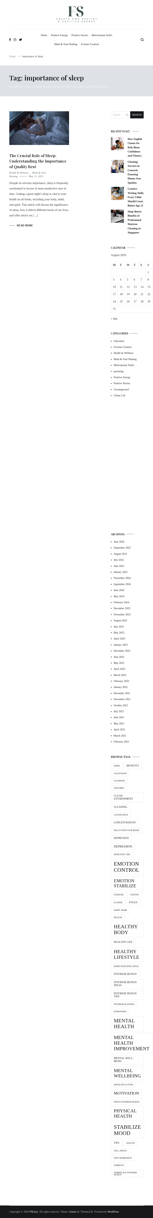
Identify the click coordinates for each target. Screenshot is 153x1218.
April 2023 (119, 638)
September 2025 (122, 547)
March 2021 (120, 735)
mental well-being (124, 1060)
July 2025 (119, 559)
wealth (130, 1143)
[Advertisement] (127, 465)
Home (44, 35)
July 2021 (119, 711)
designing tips (122, 854)
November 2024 (122, 578)
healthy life (123, 942)
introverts (120, 1012)
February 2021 (121, 741)
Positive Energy (59, 35)
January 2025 (121, 572)
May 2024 (119, 596)
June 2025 (119, 566)
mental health (124, 1023)
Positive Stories (79, 35)
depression (123, 846)
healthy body (126, 929)
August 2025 (120, 554)
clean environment (123, 797)
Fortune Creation (90, 44)
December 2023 (122, 608)
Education (119, 341)
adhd (117, 766)
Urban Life (119, 395)
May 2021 (119, 723)
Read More (25, 225)
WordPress (113, 1211)
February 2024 (121, 602)
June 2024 (119, 590)
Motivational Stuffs (102, 35)
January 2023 (121, 644)
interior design (125, 974)
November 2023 (122, 614)
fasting (134, 895)
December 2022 (122, 650)
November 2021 (122, 699)
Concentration (125, 822)
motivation (126, 1093)
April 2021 (119, 729)
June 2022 (119, 657)
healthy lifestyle (126, 954)
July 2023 (119, 626)
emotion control (126, 867)
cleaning (120, 807)
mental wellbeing (127, 1073)
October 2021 (121, 705)
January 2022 (121, 687)
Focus (133, 902)
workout (119, 1165)
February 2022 (121, 681)
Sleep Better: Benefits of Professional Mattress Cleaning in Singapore (135, 222)
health (118, 917)
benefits (133, 765)
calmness (119, 781)
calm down (120, 773)
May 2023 (119, 632)
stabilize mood (127, 1130)
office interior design (126, 1102)
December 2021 (122, 693)
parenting (119, 371)
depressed (121, 838)
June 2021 (119, 717)
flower (118, 903)
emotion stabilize (125, 883)
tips (116, 1143)
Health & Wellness (19, 173)
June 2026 (119, 541)
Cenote (72, 1211)
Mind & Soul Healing (65, 44)
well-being (120, 1151)
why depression (123, 1158)
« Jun (114, 318)
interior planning (124, 1004)
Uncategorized (121, 389)
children (119, 788)
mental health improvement (131, 1043)
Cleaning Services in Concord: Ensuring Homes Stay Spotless (134, 172)
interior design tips (125, 995)
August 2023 (120, 620)
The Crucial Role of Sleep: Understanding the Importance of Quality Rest (37, 161)
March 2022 (120, 675)
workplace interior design (125, 1174)
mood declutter (123, 1085)
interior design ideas (125, 984)
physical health (125, 1113)
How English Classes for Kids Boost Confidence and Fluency (135, 147)
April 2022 (119, 669)
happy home (120, 910)
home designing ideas (126, 966)
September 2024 (122, 584)
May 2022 (119, 663)
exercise (119, 895)
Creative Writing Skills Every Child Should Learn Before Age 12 (135, 197)
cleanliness (121, 815)
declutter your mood (126, 830)
